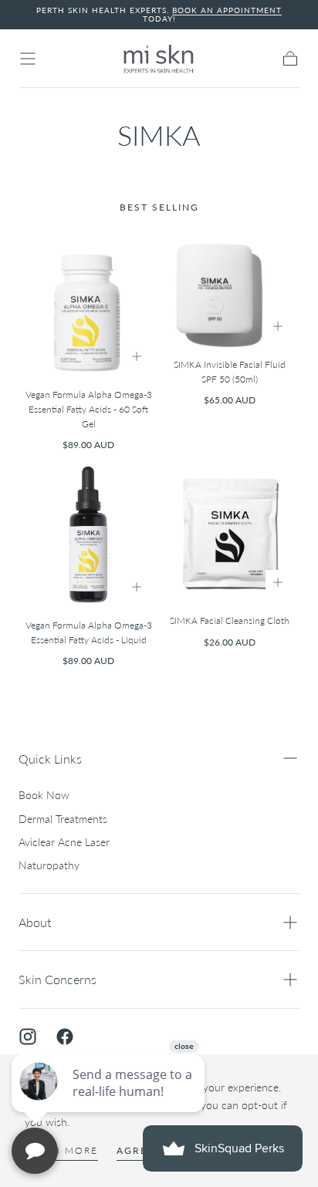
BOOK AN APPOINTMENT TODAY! (212, 14)
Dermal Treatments (63, 818)
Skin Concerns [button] (57, 979)
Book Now (44, 794)
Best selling (159, 207)
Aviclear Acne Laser (64, 841)
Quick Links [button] (50, 758)
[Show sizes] (136, 356)
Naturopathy (49, 865)
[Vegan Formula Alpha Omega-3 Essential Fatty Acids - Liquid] (88, 536)
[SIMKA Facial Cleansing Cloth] (229, 534)
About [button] (35, 922)
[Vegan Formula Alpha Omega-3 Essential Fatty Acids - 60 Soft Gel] (88, 305)
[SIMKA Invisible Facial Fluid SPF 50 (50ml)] (229, 290)
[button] (28, 58)
